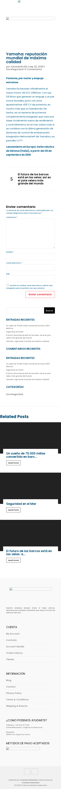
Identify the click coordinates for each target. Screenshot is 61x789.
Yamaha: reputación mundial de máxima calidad (27, 341)
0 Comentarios (33, 69)
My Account (13, 633)
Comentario (11, 217)
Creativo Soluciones (29, 780)
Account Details (15, 646)
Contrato (11, 640)
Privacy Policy (13, 693)
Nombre (10, 252)
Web (8, 274)
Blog (8, 680)
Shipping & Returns (17, 706)
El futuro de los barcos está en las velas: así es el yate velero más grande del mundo (34, 179)
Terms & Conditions (17, 699)
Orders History (14, 653)
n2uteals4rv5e (19, 66)
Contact (11, 686)
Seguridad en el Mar (14, 332)
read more (13, 462)
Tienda (10, 659)
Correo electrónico (14, 263)
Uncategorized (14, 69)
